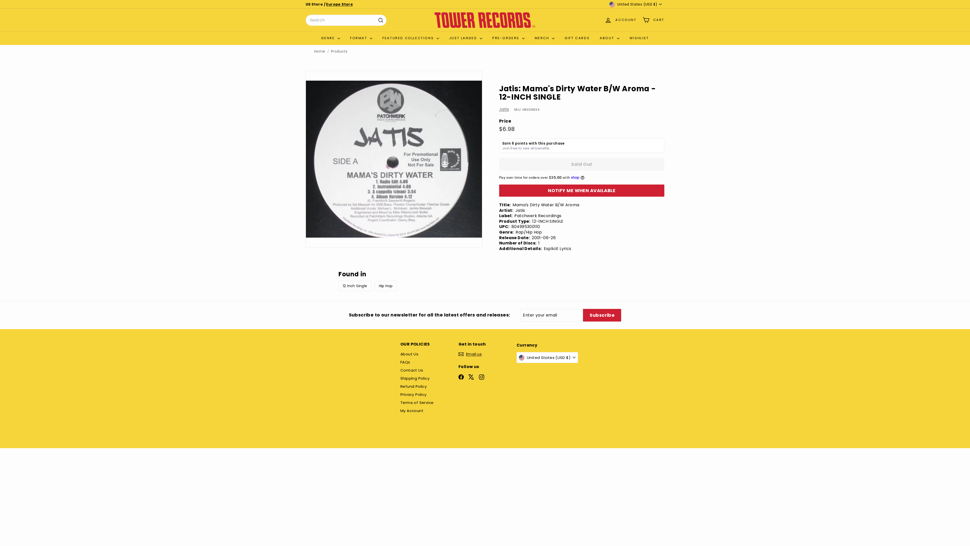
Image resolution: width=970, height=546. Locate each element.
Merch (543, 38)
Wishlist (639, 38)
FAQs (405, 362)
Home (319, 51)
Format (359, 38)
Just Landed (463, 38)
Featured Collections (408, 38)
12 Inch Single (355, 285)
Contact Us (411, 370)
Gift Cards (577, 38)
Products (339, 51)
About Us (409, 354)
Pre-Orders (506, 38)
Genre (328, 38)
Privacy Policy (413, 394)
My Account (411, 410)
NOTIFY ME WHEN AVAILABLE (582, 190)
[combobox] (346, 20)
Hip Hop (386, 285)
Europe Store (339, 4)
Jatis (504, 109)
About (608, 38)
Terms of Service (416, 402)
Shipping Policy (414, 378)
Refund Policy (413, 386)
